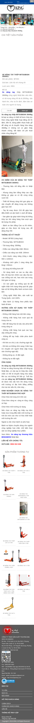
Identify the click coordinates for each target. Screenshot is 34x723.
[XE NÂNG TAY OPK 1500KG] (9, 491)
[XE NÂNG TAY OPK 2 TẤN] (24, 586)
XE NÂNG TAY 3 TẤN (24, 565)
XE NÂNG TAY (20, 27)
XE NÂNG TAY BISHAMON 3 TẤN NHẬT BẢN (23, 495)
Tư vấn (4, 690)
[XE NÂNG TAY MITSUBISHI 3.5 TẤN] (24, 515)
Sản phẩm (12, 27)
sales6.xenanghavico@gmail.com (15, 675)
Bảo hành (5, 695)
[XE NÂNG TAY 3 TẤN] (24, 562)
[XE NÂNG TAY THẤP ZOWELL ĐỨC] (9, 562)
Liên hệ (4, 709)
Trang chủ (3, 27)
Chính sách (6, 703)
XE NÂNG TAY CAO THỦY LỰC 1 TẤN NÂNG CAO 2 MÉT (8, 591)
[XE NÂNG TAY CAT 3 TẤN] (9, 610)
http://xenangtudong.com (14, 677)
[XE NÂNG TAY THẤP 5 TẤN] (9, 468)
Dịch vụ (5, 693)
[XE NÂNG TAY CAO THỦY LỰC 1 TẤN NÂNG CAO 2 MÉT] (9, 586)
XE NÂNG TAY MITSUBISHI (7, 29)
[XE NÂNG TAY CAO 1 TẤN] (24, 468)
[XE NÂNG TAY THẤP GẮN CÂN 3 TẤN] (24, 538)
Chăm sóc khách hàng (10, 706)
